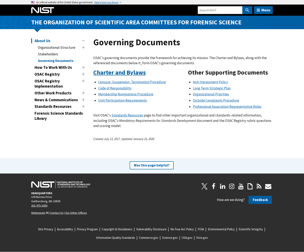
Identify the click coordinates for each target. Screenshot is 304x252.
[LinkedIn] (222, 186)
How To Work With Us (53, 67)
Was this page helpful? (152, 165)
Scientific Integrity (251, 229)
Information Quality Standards (115, 238)
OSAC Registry (47, 74)
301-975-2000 (39, 205)
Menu (265, 10)
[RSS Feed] (259, 186)
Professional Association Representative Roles (227, 106)
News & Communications (56, 99)
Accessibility (65, 229)
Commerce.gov (148, 238)
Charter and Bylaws (119, 72)
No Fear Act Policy (182, 229)
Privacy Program (87, 229)
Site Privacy (45, 229)
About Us (42, 40)
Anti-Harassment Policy (210, 82)
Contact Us (56, 213)
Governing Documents (55, 60)
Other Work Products (53, 92)
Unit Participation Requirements (122, 100)
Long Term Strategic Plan (212, 88)
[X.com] (204, 186)
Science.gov (170, 238)
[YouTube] (240, 186)
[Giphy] (250, 186)
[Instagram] (231, 186)
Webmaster (38, 213)
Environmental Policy (221, 229)
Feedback (260, 199)
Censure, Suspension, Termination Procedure (132, 82)
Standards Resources (53, 106)
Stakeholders (48, 54)
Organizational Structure (56, 47)
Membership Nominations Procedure (125, 94)
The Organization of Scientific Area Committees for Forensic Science (136, 22)
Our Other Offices (76, 213)
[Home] (42, 10)
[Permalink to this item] (149, 72)
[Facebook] (213, 186)
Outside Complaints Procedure (216, 100)
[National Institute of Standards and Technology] (60, 184)
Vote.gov (202, 238)
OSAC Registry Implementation (49, 83)
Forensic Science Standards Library (59, 116)
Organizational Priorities (211, 94)
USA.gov (187, 238)
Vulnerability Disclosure (151, 229)
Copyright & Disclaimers (117, 229)
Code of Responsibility (115, 88)
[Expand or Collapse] (83, 40)
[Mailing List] (268, 186)
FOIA (201, 229)
